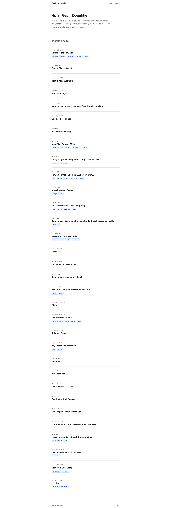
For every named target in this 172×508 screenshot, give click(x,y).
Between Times (59, 333)
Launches (56, 361)
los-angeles (76, 147)
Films (54, 305)
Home (110, 3)
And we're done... (60, 374)
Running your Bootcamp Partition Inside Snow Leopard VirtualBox (83, 221)
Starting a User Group (62, 468)
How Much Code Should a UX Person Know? (73, 175)
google (63, 56)
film (62, 147)
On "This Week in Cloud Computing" (69, 205)
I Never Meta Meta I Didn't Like (66, 452)
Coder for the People (62, 317)
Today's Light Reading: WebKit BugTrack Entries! (75, 159)
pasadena (76, 240)
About (117, 3)
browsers (55, 163)
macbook (55, 224)
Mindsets (56, 252)
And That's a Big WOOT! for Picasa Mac (71, 289)
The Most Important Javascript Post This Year (74, 424)
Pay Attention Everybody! (64, 346)
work (86, 56)
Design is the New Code (63, 53)
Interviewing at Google (63, 190)
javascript (74, 178)
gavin (67, 321)
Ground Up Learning (61, 131)
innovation (71, 56)
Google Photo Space (61, 119)
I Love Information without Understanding (72, 437)
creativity (55, 56)
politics (60, 349)
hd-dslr (68, 147)
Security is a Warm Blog (63, 81)
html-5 (66, 178)
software (79, 56)
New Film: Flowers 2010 (63, 144)
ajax (53, 178)
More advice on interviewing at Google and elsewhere (77, 106)
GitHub (118, 505)
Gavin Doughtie (59, 3)
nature (85, 147)
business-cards (57, 321)
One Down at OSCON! (62, 386)
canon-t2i (55, 147)
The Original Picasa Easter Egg (66, 411)
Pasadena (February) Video (65, 236)
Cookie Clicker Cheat (62, 68)
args (53, 349)
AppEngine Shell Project (63, 399)
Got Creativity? (59, 93)
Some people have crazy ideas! (67, 277)
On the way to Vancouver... (65, 264)
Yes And (56, 483)
